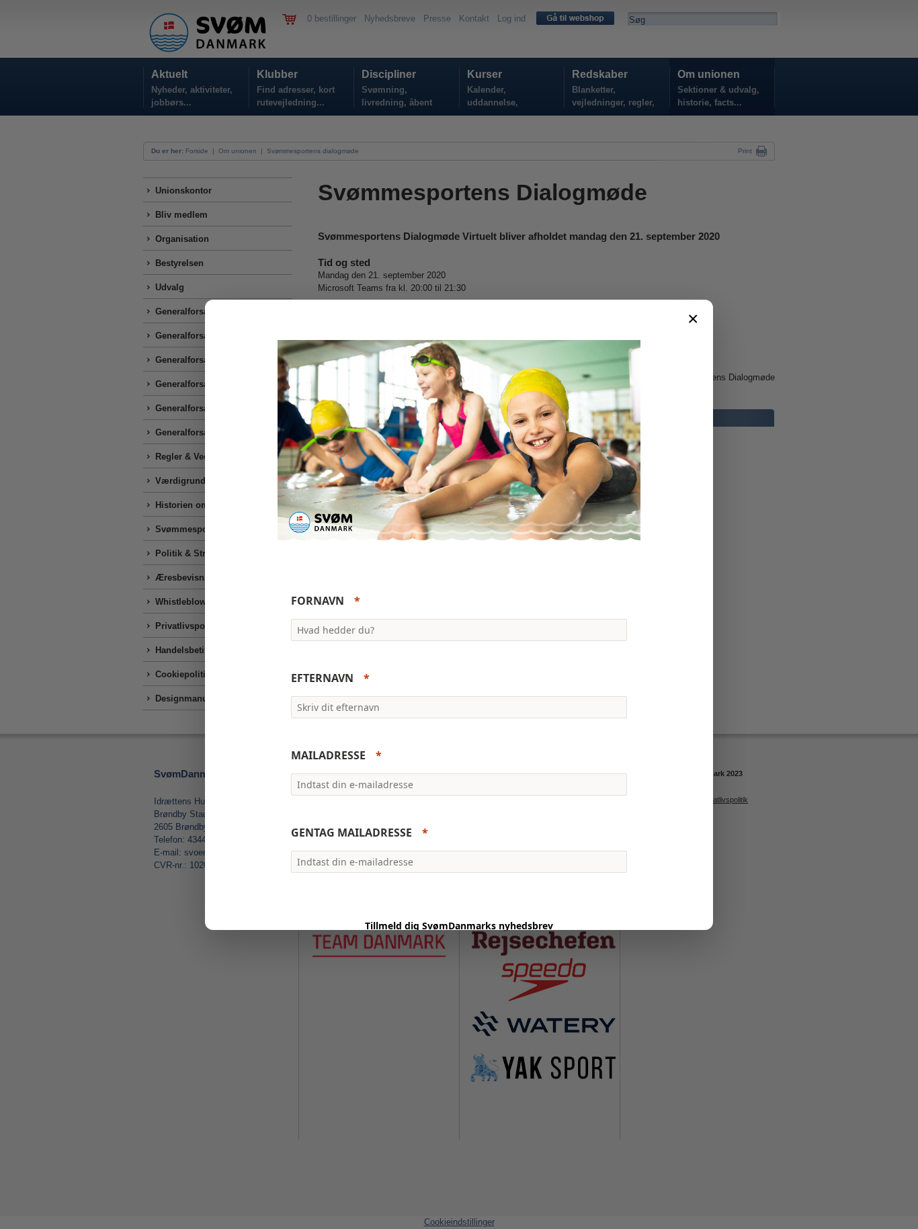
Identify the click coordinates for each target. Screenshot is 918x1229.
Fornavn (317, 600)
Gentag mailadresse (351, 832)
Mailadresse (328, 755)
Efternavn (322, 678)
